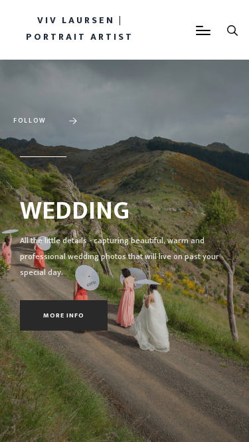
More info (63, 315)
